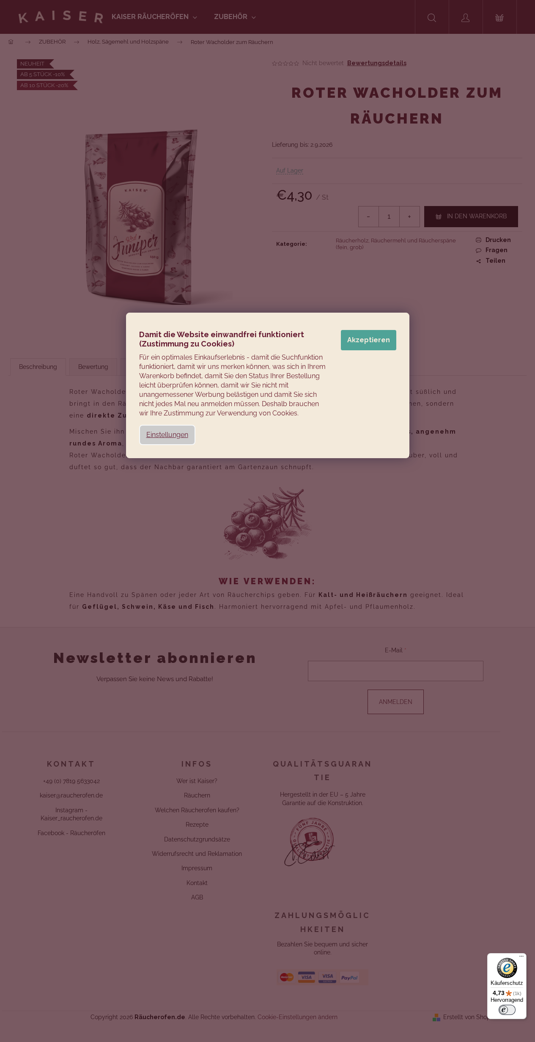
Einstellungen (167, 435)
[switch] (507, 1010)
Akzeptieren (368, 340)
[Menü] (521, 958)
